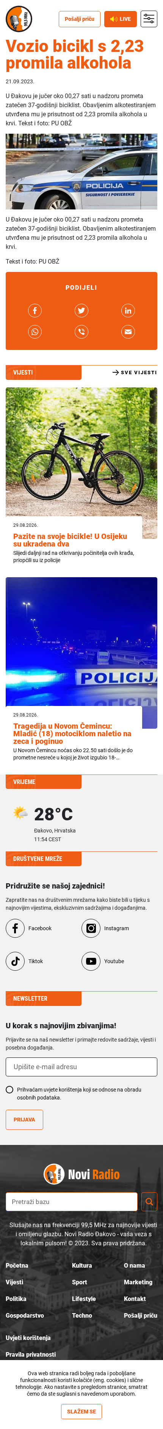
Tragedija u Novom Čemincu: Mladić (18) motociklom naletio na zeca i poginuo (72, 733)
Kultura (82, 1265)
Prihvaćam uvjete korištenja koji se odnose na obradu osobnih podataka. (79, 1094)
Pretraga (149, 1201)
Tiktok (35, 961)
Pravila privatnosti (31, 1354)
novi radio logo (95, 1174)
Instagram (116, 928)
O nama (134, 1265)
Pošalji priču (79, 19)
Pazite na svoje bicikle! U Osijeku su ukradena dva (70, 540)
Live (125, 19)
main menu (149, 19)
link (35, 310)
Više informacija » (82, 1401)
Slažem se (81, 1412)
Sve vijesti (139, 372)
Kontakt (135, 1298)
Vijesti (14, 1282)
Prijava (24, 1120)
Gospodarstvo (25, 1315)
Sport (79, 1282)
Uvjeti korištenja (28, 1338)
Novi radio (19, 19)
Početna (17, 1265)
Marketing (138, 1282)
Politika (16, 1298)
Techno (82, 1315)
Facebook (40, 928)
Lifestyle (84, 1298)
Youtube (114, 961)
